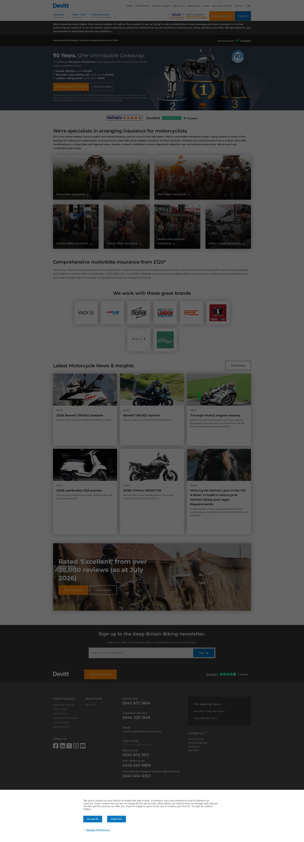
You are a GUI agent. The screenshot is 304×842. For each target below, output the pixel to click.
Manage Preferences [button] (98, 830)
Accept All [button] (92, 819)
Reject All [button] (116, 819)
